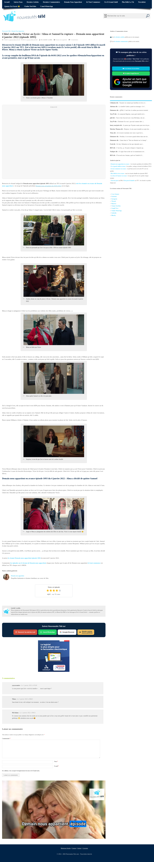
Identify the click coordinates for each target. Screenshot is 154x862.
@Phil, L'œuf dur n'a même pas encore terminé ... (135, 110)
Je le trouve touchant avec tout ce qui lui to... (130, 133)
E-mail (56, 766)
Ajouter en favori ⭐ (12, 6)
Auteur (79, 848)
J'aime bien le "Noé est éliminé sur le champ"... (134, 140)
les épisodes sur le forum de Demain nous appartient (28, 563)
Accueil (6, 2)
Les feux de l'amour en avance (119, 176)
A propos (85, 848)
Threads (113, 201)
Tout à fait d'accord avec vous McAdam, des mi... (131, 118)
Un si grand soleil (111, 2)
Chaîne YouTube (30, 6)
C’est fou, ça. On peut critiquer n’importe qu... (130, 148)
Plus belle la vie (128, 2)
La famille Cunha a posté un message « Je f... (132, 106)
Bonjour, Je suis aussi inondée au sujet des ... (137, 129)
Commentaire (6, 738)
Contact (74, 848)
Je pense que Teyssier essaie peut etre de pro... (137, 125)
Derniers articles (33, 2)
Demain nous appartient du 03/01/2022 (48, 186)
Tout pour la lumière (129, 180)
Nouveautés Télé (6, 31)
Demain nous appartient (73, 2)
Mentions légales (66, 848)
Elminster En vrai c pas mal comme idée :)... (131, 121)
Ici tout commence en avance (118, 169)
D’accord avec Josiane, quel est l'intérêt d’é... (129, 155)
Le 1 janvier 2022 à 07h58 (29, 685)
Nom (56, 761)
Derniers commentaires (51, 2)
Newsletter (142, 2)
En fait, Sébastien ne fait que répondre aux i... (130, 144)
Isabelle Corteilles (47, 40)
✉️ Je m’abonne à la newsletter (131, 68)
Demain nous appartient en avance (120, 164)
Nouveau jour (114, 180)
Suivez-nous (18, 2)
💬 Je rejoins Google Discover (131, 73)
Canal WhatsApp (46, 6)
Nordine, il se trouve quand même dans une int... (134, 136)
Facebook (114, 196)
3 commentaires (74, 40)
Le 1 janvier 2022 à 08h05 (25, 699)
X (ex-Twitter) (115, 194)
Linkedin (113, 213)
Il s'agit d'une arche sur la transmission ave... (132, 151)
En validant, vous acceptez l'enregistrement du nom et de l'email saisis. (21, 770)
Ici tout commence (93, 2)
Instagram (114, 199)
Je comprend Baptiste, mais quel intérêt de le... (132, 114)
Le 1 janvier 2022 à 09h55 (28, 713)
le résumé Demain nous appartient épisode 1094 (24, 558)
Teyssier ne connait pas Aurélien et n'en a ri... (132, 103)
